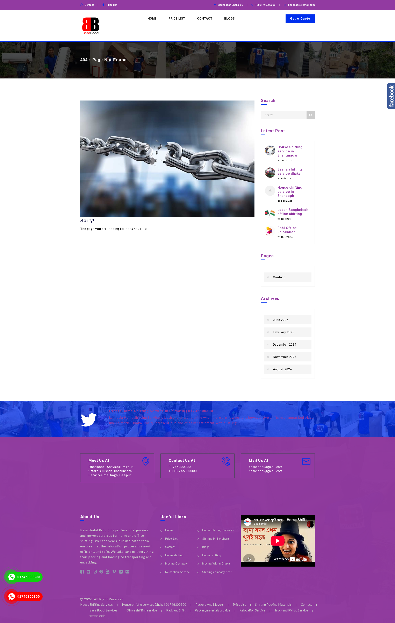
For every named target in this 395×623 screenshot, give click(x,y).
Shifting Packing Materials (273, 604)
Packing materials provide (212, 610)
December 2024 (284, 344)
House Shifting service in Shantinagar (290, 151)
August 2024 (282, 369)
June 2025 (280, 320)
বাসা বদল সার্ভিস (97, 616)
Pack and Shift (176, 610)
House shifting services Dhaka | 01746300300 (154, 604)
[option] (212, 417)
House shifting (211, 555)
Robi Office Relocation (287, 230)
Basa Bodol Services (103, 610)
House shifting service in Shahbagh (290, 192)
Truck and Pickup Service (291, 610)
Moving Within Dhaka (216, 563)
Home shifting (174, 555)
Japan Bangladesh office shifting (293, 212)
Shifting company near (217, 572)
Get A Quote (300, 18)
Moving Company (176, 563)
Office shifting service (142, 610)
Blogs (229, 18)
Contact (89, 5)
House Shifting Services (218, 530)
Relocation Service (177, 572)
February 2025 (283, 332)
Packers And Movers (209, 604)
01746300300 (28, 577)
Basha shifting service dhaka (290, 171)
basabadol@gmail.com (301, 5)
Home (152, 18)
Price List (112, 5)
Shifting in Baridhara (215, 538)
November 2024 (284, 357)
